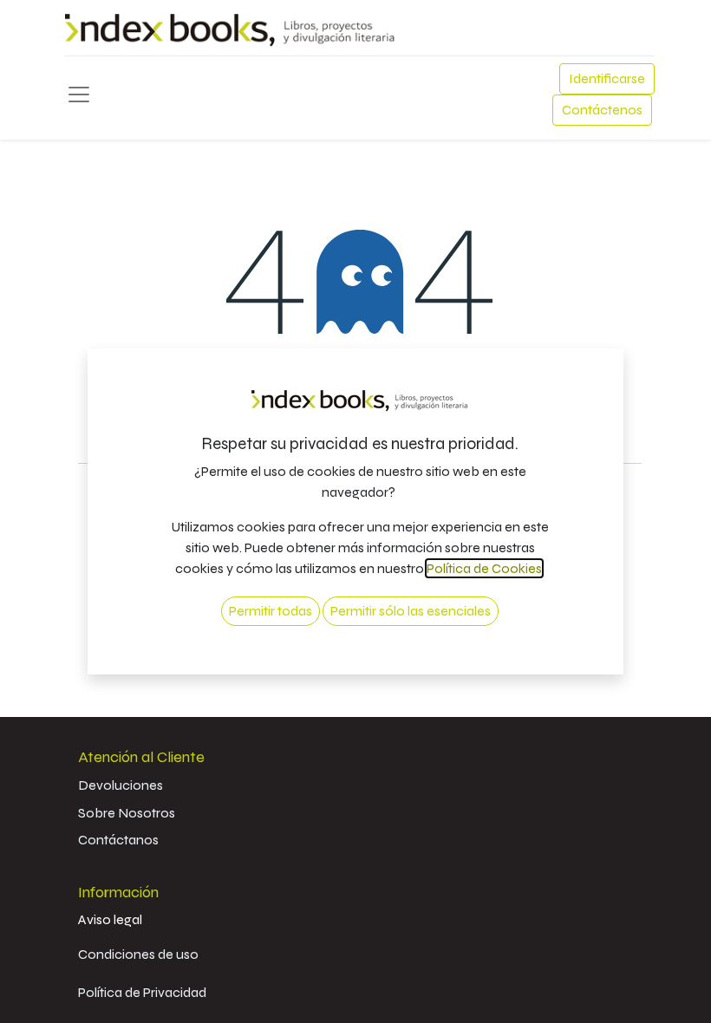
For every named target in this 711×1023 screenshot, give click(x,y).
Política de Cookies (484, 568)
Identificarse (607, 78)
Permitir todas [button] (270, 611)
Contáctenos (602, 109)
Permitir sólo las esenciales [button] (410, 611)
